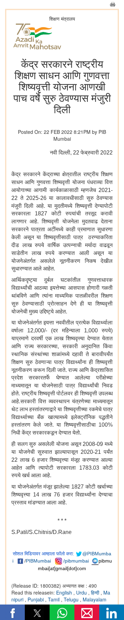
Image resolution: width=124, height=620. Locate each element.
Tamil (54, 599)
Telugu (72, 599)
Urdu (82, 592)
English (64, 592)
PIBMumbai (38, 561)
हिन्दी (96, 592)
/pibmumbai (76, 561)
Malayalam (94, 599)
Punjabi (36, 599)
